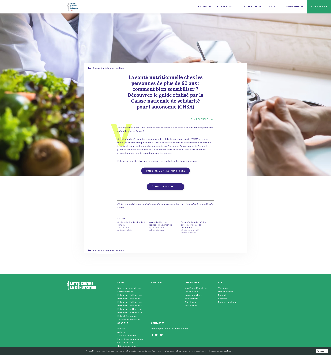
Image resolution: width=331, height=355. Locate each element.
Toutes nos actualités (128, 319)
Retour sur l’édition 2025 (129, 295)
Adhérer (121, 332)
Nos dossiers (191, 299)
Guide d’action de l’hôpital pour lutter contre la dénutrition (194, 225)
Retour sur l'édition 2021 (129, 309)
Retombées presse (127, 316)
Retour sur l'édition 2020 (130, 312)
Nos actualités (225, 292)
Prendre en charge (227, 302)
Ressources (191, 306)
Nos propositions (193, 295)
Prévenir (222, 295)
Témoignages (191, 302)
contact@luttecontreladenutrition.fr (169, 328)
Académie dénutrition (196, 288)
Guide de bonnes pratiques (165, 171)
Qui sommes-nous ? (127, 346)
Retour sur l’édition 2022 (129, 306)
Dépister (222, 299)
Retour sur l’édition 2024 (129, 299)
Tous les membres (127, 335)
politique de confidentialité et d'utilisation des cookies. (205, 351)
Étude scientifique (165, 187)
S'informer (223, 288)
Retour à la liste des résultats (108, 68)
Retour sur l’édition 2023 (129, 302)
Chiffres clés (191, 292)
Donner (121, 328)
